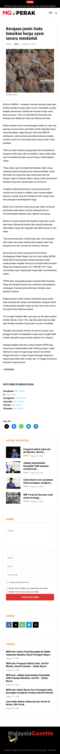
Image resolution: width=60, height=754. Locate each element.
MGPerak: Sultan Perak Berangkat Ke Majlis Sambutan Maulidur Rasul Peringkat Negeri (28, 653)
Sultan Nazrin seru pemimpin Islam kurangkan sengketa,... (38, 481)
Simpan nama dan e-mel (19, 582)
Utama (8, 44)
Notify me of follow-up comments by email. (28, 588)
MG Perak (20, 391)
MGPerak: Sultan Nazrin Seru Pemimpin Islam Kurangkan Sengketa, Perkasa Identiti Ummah (29, 691)
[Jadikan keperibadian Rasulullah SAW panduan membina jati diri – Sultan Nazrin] (13, 467)
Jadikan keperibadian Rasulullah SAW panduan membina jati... (36, 465)
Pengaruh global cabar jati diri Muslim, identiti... (36, 451)
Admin (16, 44)
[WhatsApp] (22, 625)
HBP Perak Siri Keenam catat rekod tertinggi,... (38, 496)
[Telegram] (29, 625)
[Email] (36, 625)
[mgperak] (19, 13)
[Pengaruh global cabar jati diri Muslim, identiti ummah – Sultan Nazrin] (13, 452)
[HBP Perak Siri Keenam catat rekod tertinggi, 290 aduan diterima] (13, 498)
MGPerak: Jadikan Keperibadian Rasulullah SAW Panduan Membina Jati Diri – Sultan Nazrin (28, 678)
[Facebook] (9, 625)
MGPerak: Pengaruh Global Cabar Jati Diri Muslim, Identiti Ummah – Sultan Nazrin (27, 665)
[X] (15, 625)
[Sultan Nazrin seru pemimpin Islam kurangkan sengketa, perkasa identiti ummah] (13, 483)
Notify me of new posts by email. (24, 592)
